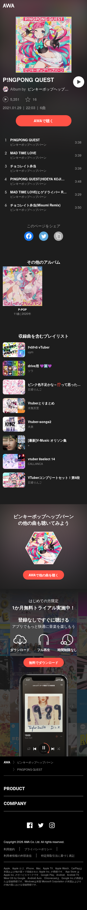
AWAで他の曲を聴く (43, 575)
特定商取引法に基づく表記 (57, 855)
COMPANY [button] (15, 803)
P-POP (22, 309)
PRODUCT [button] (14, 788)
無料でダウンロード (43, 662)
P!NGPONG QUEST (29, 769)
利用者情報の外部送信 (18, 855)
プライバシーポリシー (38, 849)
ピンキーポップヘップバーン (52, 89)
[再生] (78, 81)
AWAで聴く (43, 120)
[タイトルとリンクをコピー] (58, 236)
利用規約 (9, 849)
